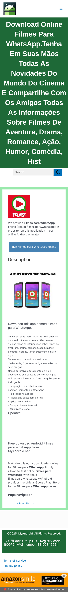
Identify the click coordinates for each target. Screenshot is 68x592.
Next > (30, 503)
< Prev (20, 503)
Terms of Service (14, 560)
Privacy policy (12, 566)
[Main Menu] (61, 8)
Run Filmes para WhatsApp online (34, 246)
